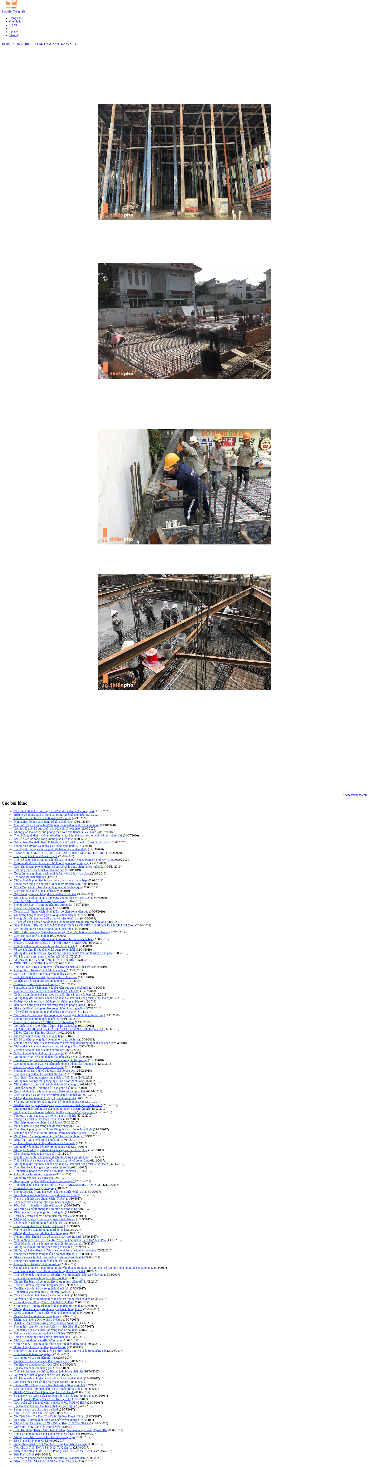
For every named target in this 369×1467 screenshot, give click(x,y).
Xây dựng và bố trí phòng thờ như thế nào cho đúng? (46, 1209)
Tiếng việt (19, 11)
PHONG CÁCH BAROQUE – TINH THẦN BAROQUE (50, 942)
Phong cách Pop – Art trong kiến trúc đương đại (42, 904)
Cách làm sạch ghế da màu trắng (33, 890)
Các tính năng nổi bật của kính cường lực (38, 1049)
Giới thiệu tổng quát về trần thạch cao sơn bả (40, 1381)
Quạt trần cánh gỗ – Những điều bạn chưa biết (41, 1087)
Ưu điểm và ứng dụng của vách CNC (36, 1364)
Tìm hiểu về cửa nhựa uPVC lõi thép (36, 1292)
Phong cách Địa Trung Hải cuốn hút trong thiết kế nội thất (48, 1191)
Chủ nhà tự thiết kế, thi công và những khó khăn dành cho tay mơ (53, 811)
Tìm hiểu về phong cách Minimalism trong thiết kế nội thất (49, 1271)
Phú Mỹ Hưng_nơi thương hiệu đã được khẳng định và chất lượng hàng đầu (59, 1350)
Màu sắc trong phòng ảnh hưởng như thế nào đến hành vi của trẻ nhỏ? (56, 825)
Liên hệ (13, 35)
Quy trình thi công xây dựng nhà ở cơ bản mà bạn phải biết (49, 1091)
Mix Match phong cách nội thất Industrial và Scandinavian (49, 1458)
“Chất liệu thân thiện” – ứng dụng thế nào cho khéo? (45, 1323)
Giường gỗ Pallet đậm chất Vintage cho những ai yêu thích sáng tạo (54, 1250)
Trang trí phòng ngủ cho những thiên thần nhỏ (41, 1336)
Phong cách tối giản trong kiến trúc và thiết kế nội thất (46, 918)
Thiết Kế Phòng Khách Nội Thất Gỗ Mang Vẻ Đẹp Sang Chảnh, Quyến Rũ (60, 1430)
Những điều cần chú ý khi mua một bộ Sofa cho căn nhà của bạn (53, 939)
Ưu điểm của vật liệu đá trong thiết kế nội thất (41, 1288)
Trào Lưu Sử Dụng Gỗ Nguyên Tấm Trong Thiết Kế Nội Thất (51, 966)
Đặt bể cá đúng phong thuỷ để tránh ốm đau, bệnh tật (45, 1039)
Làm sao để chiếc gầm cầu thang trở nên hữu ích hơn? (46, 991)
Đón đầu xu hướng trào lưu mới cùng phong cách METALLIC (51, 897)
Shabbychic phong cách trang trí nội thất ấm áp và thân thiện (50, 849)
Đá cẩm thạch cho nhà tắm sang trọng (36, 1316)
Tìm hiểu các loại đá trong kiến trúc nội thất (40, 1278)
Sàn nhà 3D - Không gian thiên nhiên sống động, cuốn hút (49, 1385)
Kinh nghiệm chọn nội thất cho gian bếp (38, 1036)
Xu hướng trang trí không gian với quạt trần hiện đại (45, 915)
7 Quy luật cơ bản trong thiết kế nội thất (37, 1222)
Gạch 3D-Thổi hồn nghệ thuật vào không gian (41, 973)
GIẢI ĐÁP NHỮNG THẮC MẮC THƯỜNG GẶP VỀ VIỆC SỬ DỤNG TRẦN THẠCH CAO (74, 925)
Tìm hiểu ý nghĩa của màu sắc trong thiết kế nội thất (45, 1330)
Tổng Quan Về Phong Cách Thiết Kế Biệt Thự (42, 1399)
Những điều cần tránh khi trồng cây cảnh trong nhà (44, 1098)
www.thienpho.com (355, 795)
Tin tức (13, 31)
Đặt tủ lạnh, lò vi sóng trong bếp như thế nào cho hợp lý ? (48, 1136)
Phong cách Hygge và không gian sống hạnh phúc (44, 845)
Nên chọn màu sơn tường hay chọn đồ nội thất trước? (46, 1195)
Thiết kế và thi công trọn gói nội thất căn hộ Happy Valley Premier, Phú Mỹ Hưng (63, 859)
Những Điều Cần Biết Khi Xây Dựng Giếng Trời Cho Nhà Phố (52, 1423)
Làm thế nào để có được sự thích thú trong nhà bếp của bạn (49, 1132)
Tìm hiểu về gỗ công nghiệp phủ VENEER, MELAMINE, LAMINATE (57, 1184)
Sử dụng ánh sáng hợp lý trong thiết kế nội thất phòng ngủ (49, 1101)
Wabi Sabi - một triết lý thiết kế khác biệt (38, 1205)
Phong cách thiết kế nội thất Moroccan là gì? (40, 970)
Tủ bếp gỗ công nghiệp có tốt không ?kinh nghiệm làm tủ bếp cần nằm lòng (59, 922)
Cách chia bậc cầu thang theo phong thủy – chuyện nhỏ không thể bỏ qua (58, 1015)
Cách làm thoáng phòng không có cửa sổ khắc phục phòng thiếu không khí (59, 866)
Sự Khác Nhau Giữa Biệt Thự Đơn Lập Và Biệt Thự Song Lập (52, 1395)
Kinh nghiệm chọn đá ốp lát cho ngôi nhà (38, 1067)
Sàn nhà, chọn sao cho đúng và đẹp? (35, 1409)
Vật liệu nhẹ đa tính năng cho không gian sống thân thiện (48, 1378)
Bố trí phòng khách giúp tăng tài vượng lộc (39, 1347)
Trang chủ (15, 18)
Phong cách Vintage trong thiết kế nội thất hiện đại (44, 1253)
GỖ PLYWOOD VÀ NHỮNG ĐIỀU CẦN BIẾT (44, 960)
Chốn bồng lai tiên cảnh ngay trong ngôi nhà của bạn (45, 1243)
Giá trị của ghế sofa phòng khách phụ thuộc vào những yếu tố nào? (54, 1112)
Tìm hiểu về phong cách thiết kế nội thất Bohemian (44, 1170)
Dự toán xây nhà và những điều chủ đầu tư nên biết (44, 894)
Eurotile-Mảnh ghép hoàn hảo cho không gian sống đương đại (51, 863)
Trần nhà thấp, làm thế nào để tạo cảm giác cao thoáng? (47, 1236)
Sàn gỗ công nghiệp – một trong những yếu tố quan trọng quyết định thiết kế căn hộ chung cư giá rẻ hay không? (81, 1267)
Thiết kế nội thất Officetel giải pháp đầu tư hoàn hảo (45, 977)
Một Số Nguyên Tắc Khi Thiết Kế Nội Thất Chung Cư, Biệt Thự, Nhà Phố (59, 1240)
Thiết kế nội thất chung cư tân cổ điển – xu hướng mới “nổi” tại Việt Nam (58, 1274)
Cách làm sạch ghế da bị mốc (31, 935)
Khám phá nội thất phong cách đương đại (38, 1212)
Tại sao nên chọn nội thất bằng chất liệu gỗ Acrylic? (45, 1406)
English (6, 11)
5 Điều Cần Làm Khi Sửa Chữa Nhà (36, 1032)
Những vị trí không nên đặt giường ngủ (37, 1340)
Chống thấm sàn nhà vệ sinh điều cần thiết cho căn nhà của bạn (52, 994)
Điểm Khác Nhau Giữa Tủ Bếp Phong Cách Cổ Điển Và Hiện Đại (54, 1451)
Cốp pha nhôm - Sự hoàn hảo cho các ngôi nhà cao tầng (47, 1388)
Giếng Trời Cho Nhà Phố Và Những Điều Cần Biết (45, 1461)
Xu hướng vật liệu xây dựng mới (33, 1177)
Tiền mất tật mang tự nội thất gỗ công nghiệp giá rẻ (44, 1011)
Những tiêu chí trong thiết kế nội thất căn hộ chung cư (46, 1084)
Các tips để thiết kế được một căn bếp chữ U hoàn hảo (46, 828)
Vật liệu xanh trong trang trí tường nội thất (39, 956)
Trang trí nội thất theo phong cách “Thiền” (39, 1198)
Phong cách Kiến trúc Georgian (32, 908)
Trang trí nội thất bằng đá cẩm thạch (35, 856)
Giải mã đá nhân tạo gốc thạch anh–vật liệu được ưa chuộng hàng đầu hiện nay (61, 932)
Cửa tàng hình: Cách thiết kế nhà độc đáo (38, 870)
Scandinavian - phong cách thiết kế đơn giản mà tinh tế (46, 1305)
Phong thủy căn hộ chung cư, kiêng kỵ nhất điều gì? (45, 1326)
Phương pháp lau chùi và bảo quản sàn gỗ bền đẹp (44, 1070)
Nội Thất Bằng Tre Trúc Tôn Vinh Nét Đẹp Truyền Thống (49, 1416)
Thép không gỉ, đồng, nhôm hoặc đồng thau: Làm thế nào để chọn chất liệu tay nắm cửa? (67, 835)
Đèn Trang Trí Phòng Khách (31, 1440)
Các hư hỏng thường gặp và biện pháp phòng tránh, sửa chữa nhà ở (54, 1063)
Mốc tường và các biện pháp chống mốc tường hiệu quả (47, 887)
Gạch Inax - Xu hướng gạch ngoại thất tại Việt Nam (45, 1077)
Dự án (13, 25)
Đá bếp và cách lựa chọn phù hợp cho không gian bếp (46, 1001)
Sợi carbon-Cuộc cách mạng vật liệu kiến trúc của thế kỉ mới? (50, 987)
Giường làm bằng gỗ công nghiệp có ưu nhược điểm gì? (47, 1281)
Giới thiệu (15, 21)
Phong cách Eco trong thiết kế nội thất (36, 1018)
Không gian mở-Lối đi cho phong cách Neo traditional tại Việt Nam (54, 832)
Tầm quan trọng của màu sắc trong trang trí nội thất (44, 1115)
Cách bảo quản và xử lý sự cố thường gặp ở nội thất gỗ (47, 1094)
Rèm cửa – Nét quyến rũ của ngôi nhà (36, 1139)
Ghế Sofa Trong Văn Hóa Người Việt (36, 1426)
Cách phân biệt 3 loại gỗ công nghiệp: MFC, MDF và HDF (49, 1402)
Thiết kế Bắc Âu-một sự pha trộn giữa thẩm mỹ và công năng (51, 1160)
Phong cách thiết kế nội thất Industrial (36, 1264)
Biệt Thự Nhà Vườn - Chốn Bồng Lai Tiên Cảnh (43, 1392)
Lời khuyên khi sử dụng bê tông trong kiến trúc (42, 928)
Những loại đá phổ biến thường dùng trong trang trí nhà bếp (50, 880)
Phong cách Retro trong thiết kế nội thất (37, 1260)
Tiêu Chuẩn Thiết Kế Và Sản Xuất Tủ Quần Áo (42, 1447)
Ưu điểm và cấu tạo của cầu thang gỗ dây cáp (41, 1361)
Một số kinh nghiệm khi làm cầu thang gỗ (38, 1053)
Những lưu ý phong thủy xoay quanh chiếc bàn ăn (44, 1219)
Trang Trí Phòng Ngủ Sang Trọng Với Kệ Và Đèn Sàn (47, 1433)
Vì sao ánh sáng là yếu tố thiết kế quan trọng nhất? (44, 949)
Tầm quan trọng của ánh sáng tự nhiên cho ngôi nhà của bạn (50, 1060)
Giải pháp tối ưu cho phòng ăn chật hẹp (37, 1122)
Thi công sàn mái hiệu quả (29, 877)
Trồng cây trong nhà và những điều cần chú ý (41, 1215)
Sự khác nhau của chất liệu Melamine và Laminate (44, 1143)
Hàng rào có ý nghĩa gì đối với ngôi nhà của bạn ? (44, 1181)
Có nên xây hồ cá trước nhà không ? (35, 984)
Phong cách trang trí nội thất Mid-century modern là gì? (47, 883)
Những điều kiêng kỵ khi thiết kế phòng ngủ (40, 1233)
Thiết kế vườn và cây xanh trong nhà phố (38, 1285)
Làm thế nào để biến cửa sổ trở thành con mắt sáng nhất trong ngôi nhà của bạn (61, 1043)
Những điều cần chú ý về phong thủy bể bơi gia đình (45, 1046)
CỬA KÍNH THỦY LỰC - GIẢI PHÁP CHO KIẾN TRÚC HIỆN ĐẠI (58, 1029)
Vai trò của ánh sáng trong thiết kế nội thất (39, 1333)
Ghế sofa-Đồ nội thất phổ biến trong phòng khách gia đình (49, 1008)
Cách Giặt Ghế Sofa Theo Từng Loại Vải (39, 901)
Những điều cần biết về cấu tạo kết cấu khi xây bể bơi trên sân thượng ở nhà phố (62, 953)
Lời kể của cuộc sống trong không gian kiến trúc (43, 839)
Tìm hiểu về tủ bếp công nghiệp (32, 1354)
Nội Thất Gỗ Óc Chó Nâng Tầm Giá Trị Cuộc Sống (45, 1025)
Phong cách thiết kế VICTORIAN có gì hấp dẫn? (43, 1022)
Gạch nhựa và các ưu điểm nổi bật (34, 1357)
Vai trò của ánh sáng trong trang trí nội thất (39, 1229)
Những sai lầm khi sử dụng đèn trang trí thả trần (42, 1247)
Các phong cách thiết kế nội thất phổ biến (38, 1074)
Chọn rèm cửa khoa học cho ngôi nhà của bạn (41, 1202)
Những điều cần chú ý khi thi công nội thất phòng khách (47, 1309)
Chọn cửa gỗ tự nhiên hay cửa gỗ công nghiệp (41, 1295)
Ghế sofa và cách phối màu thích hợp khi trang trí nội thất (48, 1257)
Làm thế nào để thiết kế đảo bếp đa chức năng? (42, 818)
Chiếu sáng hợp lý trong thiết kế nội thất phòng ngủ (44, 1312)
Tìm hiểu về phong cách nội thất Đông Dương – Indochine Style (52, 1129)
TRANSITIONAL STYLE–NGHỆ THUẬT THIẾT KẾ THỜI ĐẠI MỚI (59, 852)
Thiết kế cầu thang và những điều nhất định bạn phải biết (48, 1371)
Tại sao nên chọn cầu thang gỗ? (32, 1368)
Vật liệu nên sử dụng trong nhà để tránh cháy (41, 1126)
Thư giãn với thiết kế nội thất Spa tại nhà (38, 1226)
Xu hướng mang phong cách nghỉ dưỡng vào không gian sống (51, 873)
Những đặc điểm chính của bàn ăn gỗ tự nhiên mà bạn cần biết (51, 1108)
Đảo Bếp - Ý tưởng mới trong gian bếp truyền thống (45, 1419)
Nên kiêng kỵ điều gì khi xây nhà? (34, 1153)
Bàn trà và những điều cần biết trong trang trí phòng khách (49, 1004)
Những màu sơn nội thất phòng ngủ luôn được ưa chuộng (48, 1081)
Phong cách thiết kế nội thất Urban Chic (37, 1119)
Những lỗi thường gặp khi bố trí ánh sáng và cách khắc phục (50, 1150)
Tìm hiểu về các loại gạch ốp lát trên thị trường (42, 1167)
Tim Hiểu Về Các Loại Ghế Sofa (33, 1413)
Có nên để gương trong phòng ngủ (34, 1188)
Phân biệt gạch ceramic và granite (34, 1174)
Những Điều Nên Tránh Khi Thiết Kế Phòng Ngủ (44, 1437)
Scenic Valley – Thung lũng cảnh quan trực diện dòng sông (49, 1343)
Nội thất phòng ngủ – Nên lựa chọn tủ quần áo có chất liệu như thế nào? (57, 1105)
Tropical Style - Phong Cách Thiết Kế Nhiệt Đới (43, 1302)
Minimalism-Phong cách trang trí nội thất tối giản (43, 821)
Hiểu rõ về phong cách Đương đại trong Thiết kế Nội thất (48, 814)
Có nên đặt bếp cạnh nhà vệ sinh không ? (38, 980)
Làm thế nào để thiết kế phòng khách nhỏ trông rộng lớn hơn (50, 1157)
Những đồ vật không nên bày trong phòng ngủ (42, 1146)
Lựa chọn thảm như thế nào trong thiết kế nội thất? (44, 946)
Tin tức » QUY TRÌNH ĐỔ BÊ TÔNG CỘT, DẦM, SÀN (39, 43)
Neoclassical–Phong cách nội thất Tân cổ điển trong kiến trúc (50, 911)
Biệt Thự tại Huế (24, 1454)
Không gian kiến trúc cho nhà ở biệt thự (37, 1319)
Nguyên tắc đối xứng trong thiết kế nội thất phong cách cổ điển (52, 1298)
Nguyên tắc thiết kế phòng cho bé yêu (36, 1375)
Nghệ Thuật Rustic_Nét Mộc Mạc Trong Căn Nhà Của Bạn (50, 1444)
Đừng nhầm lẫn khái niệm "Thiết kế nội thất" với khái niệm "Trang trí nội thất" (61, 842)
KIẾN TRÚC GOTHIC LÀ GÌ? (33, 963)
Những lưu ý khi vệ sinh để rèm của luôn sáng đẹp (44, 1056)
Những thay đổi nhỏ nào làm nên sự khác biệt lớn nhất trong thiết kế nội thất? (60, 998)
